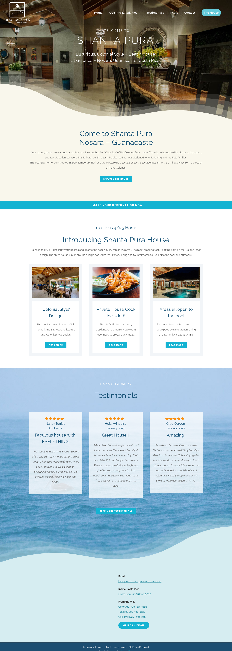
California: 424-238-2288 (132, 616)
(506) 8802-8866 (134, 594)
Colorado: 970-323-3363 (132, 606)
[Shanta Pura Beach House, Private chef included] (115, 269)
